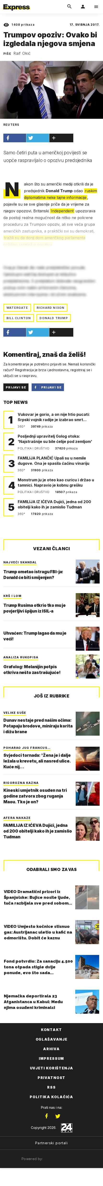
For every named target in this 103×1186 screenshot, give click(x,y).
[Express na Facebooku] (46, 1116)
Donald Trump (54, 318)
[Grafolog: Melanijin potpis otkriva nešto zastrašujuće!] (88, 667)
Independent (62, 211)
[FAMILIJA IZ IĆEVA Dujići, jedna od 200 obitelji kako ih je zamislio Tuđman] (88, 829)
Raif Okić (22, 53)
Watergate (17, 308)
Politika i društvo (34, 448)
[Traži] (69, 6)
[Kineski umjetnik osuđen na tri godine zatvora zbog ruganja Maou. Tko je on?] (88, 794)
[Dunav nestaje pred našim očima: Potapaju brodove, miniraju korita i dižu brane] (88, 724)
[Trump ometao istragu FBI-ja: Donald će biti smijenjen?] (88, 572)
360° (22, 426)
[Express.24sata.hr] (16, 3)
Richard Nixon (51, 308)
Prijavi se (16, 387)
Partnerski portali (51, 1143)
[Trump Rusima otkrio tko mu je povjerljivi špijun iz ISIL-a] (88, 605)
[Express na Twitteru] (58, 1116)
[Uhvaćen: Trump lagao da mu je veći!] (88, 639)
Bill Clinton (18, 318)
